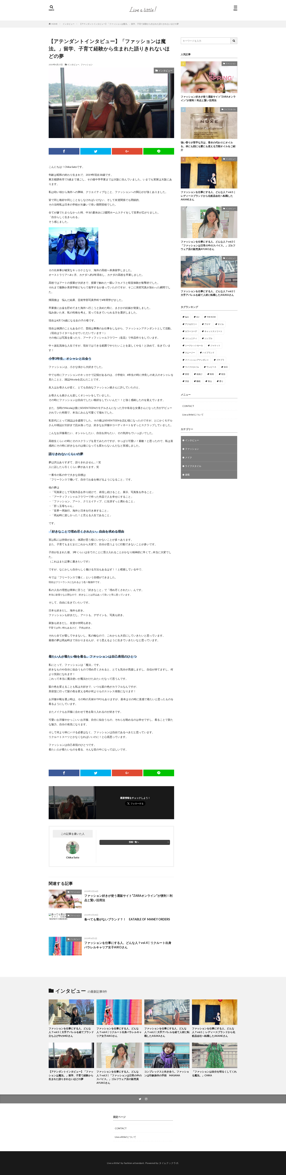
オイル (221, 324)
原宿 (187, 374)
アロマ (207, 324)
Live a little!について (193, 414)
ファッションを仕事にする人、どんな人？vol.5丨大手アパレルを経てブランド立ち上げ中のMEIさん (71, 1032)
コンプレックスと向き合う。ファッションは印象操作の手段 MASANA (166, 1073)
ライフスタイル (230, 109)
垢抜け (199, 374)
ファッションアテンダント (197, 360)
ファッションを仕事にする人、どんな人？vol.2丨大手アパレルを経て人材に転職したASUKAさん (208, 293)
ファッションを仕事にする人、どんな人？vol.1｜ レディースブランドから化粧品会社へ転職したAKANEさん (208, 195)
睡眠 (198, 381)
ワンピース (211, 367)
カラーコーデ (191, 331)
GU (197, 317)
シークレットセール (194, 345)
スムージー (190, 352)
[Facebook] (64, 151)
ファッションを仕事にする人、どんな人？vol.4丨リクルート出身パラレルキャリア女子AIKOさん (127, 945)
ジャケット (215, 345)
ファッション (87, 64)
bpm (187, 317)
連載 (187, 474)
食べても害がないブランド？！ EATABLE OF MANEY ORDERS (127, 919)
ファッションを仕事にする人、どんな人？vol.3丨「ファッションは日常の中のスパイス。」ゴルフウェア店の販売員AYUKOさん (208, 245)
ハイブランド (208, 352)
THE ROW (211, 317)
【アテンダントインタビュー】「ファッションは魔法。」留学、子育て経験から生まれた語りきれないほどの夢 (129, 24)
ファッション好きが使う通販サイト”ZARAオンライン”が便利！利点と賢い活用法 (128, 898)
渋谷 (187, 381)
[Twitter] (95, 151)
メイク (188, 457)
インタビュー (68, 24)
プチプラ (220, 360)
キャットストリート (213, 331)
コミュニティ (191, 338)
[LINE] (158, 151)
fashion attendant (134, 1163)
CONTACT (188, 406)
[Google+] (127, 151)
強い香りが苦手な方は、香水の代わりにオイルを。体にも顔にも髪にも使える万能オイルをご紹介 (208, 146)
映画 (212, 374)
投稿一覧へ (134, 842)
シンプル (208, 338)
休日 (226, 367)
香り (221, 381)
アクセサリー (191, 324)
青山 (210, 381)
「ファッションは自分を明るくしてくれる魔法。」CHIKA (214, 1073)
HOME (54, 24)
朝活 (223, 374)
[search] (234, 40)
